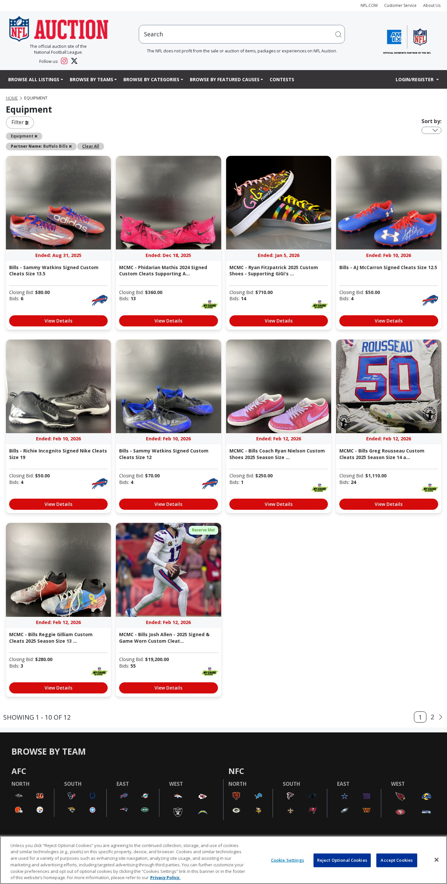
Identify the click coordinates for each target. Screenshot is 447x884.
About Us (431, 5)
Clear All (90, 146)
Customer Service (400, 5)
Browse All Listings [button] (33, 79)
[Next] (441, 717)
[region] (223, 860)
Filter (18, 122)
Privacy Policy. (165, 877)
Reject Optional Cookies (342, 860)
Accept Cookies (397, 860)
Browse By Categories (151, 79)
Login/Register (415, 79)
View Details (58, 321)
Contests (282, 79)
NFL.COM (369, 5)
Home (12, 98)
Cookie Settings (287, 860)
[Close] (436, 860)
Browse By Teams (91, 79)
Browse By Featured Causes (224, 79)
